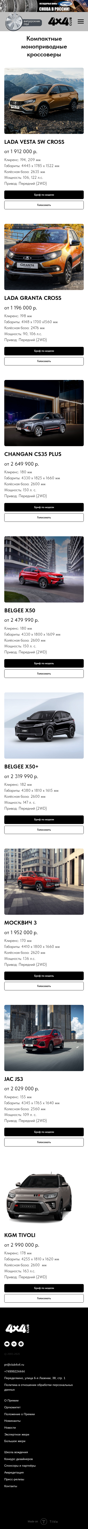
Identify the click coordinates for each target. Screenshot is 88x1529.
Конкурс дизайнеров (18, 1459)
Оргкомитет (12, 1407)
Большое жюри (14, 1441)
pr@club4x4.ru (14, 1364)
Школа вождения (16, 1452)
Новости (10, 1427)
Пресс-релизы (14, 1479)
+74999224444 (14, 1371)
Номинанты (12, 1420)
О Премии (11, 1400)
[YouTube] (7, 1344)
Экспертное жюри (16, 1434)
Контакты (10, 1486)
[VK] (14, 1344)
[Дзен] (21, 1344)
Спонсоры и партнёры (20, 1465)
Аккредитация (14, 1472)
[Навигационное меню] (81, 21)
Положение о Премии (19, 1414)
